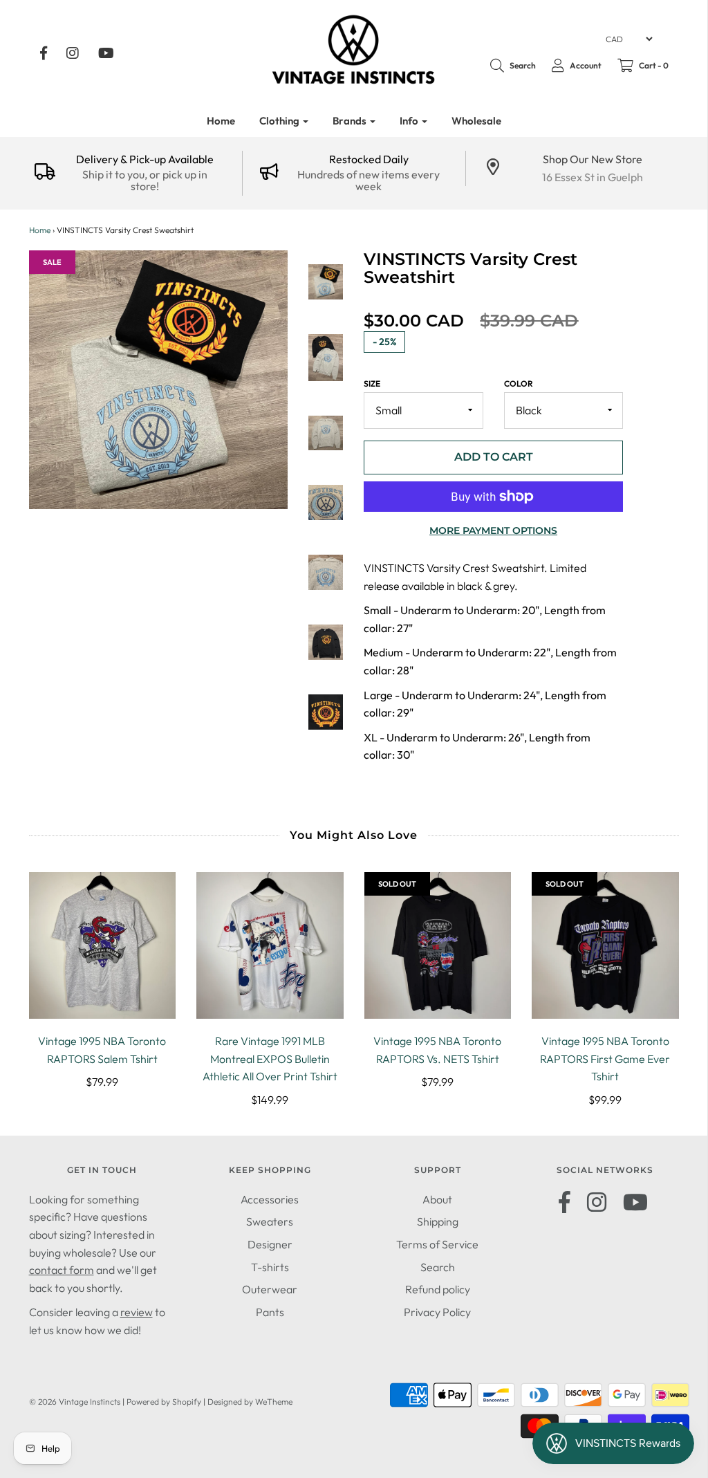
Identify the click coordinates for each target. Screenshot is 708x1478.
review (136, 1312)
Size (372, 383)
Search (437, 1267)
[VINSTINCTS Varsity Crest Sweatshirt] (326, 281)
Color (518, 383)
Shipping (437, 1221)
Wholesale (476, 120)
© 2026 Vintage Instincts (74, 1401)
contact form (61, 1270)
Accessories (270, 1199)
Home (221, 120)
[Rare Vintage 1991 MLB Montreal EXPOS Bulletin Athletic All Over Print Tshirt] (270, 945)
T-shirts (270, 1267)
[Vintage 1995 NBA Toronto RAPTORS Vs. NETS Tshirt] (438, 945)
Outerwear (269, 1289)
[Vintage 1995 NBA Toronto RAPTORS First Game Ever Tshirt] (605, 945)
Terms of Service (437, 1244)
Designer (270, 1244)
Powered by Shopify (164, 1401)
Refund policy (437, 1289)
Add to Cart (493, 456)
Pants (270, 1312)
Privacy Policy (437, 1312)
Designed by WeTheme (249, 1401)
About (437, 1199)
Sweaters (269, 1221)
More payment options (493, 530)
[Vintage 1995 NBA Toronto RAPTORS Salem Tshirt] (102, 945)
